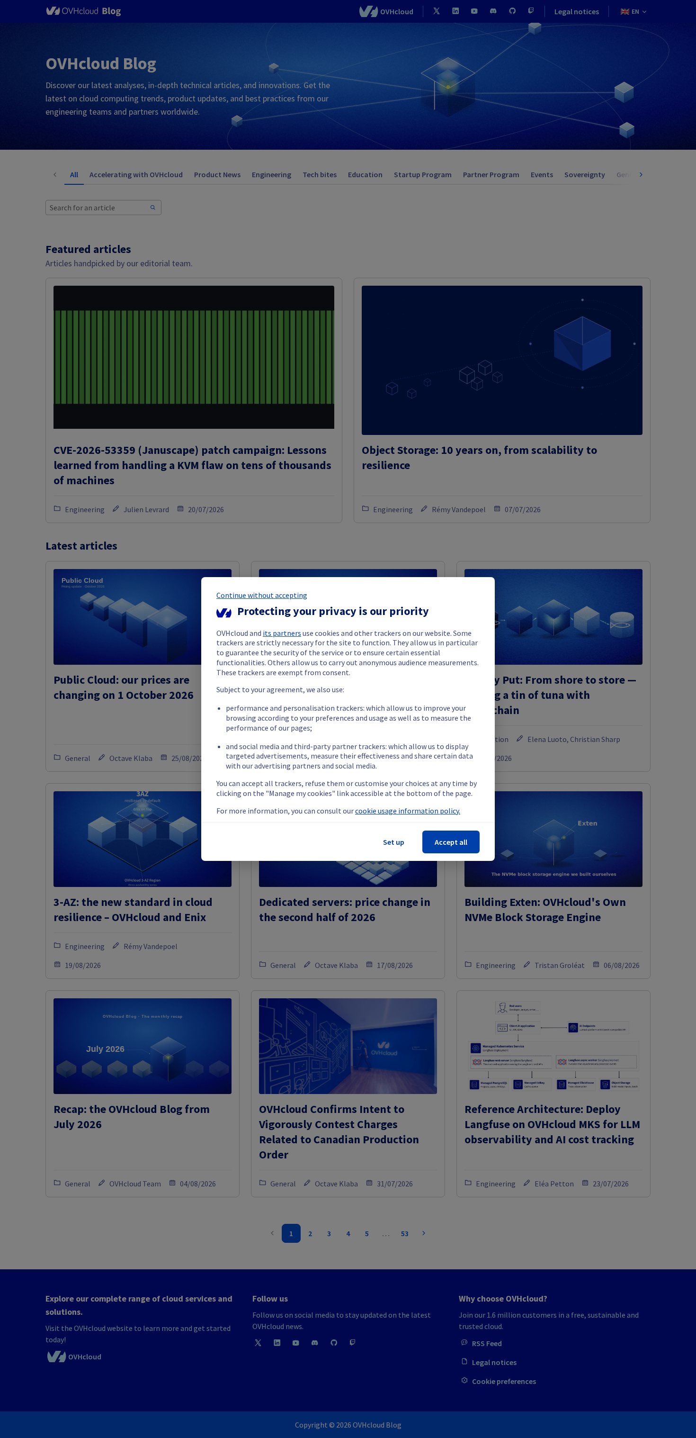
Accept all (451, 842)
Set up (393, 842)
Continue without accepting (261, 595)
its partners (282, 633)
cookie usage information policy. (407, 810)
